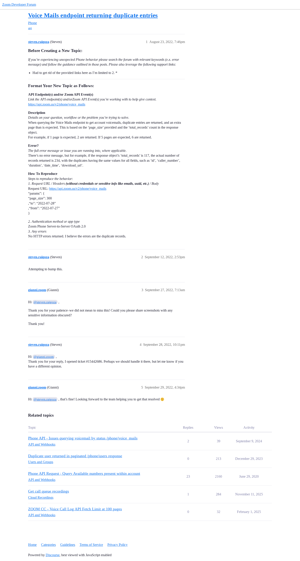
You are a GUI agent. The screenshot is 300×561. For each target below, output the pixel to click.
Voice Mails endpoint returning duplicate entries (93, 15)
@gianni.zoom (44, 356)
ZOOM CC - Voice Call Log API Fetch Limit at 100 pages (75, 509)
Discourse (53, 555)
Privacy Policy (117, 545)
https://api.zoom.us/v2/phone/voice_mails (56, 104)
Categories (48, 545)
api (30, 28)
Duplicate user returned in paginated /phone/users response (75, 456)
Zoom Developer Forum (19, 4)
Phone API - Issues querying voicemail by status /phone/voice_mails (82, 438)
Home (32, 545)
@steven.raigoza (45, 302)
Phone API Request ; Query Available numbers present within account (84, 473)
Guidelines (67, 545)
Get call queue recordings (48, 491)
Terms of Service (91, 545)
